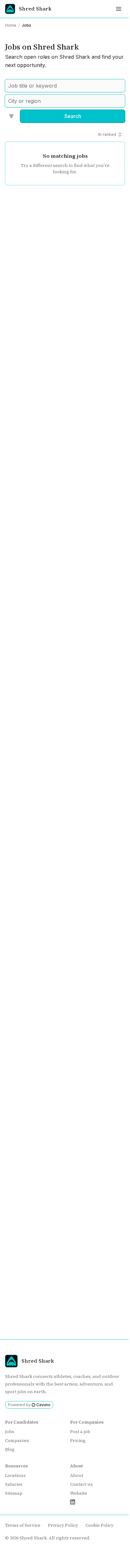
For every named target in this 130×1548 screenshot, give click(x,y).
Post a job (80, 1431)
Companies (17, 1440)
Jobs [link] (26, 25)
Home (10, 25)
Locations (15, 1475)
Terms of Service (22, 1525)
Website (78, 1493)
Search (72, 116)
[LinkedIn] (72, 1502)
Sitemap (13, 1493)
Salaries (13, 1484)
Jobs (9, 1431)
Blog (10, 1449)
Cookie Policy (100, 1525)
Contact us (81, 1484)
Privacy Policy (63, 1525)
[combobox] (65, 85)
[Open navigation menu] (118, 9)
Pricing (78, 1440)
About (76, 1475)
